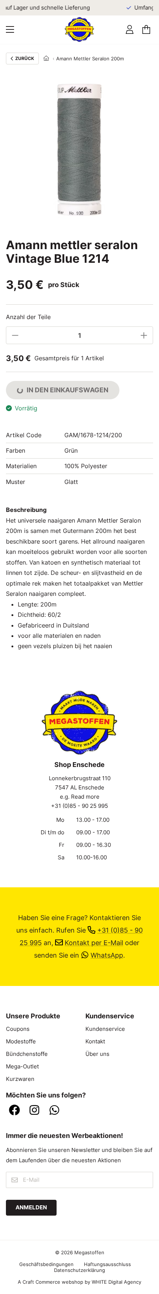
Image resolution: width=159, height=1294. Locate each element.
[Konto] (129, 30)
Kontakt (95, 1041)
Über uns (97, 1054)
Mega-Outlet (22, 1066)
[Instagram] (34, 1110)
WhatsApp (107, 955)
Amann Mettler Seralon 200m (90, 58)
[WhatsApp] (54, 1110)
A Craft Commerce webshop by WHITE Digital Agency (79, 1282)
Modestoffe (21, 1041)
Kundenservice (105, 1029)
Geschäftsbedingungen (46, 1264)
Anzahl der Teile (28, 317)
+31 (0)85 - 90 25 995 (79, 806)
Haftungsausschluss (107, 1264)
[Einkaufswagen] (146, 30)
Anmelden (31, 1207)
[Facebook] (14, 1110)
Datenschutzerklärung (79, 1270)
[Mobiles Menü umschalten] (10, 29)
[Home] (46, 58)
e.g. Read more (79, 796)
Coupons (18, 1029)
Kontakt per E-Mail (94, 943)
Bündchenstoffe (27, 1054)
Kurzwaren (20, 1079)
